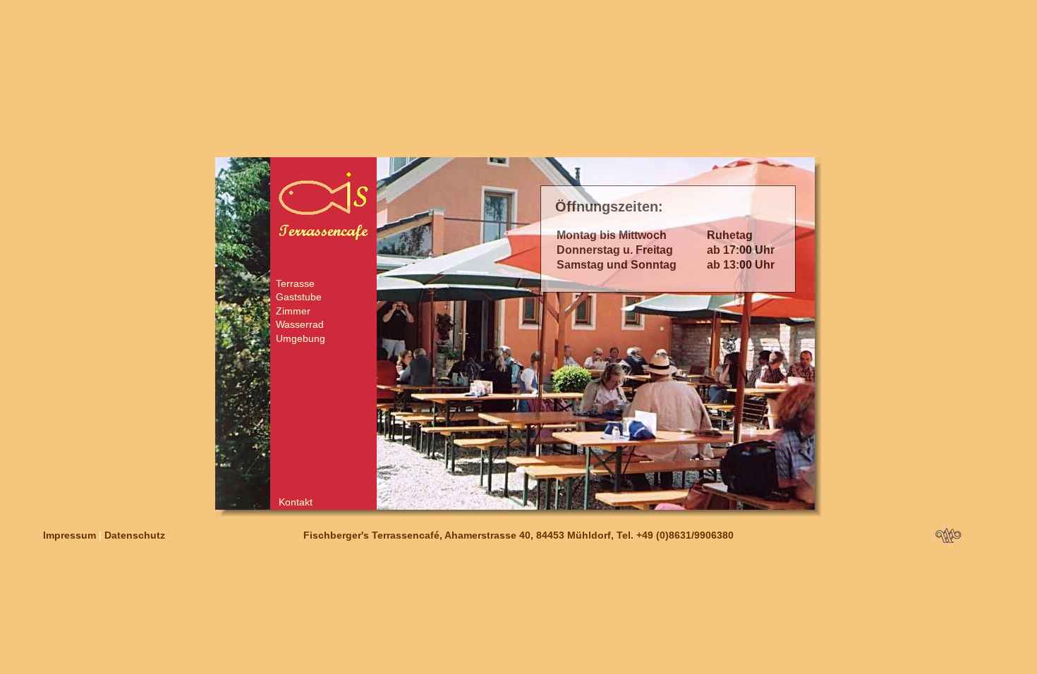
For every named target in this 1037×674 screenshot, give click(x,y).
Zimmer (293, 311)
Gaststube (299, 296)
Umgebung (300, 338)
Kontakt (296, 502)
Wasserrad (300, 324)
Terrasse (295, 283)
